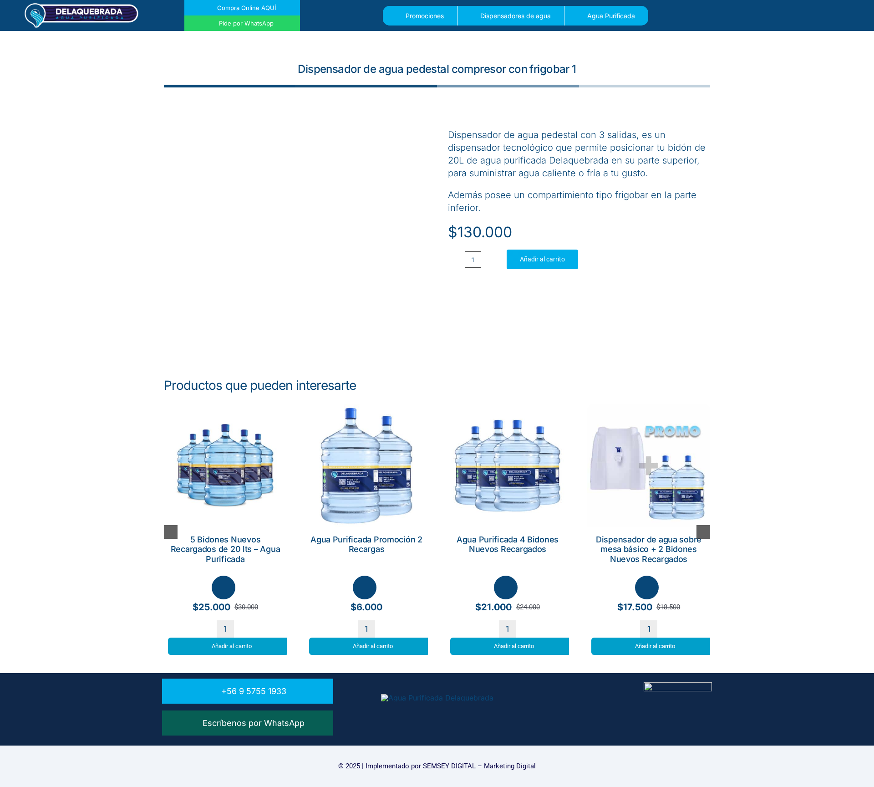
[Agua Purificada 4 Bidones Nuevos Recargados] (507, 408)
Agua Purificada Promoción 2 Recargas (366, 544)
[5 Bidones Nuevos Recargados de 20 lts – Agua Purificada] (225, 408)
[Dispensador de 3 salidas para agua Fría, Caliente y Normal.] (295, 232)
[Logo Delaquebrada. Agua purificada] (81, 6)
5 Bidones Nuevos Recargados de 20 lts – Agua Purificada (225, 549)
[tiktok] (454, 715)
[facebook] (420, 715)
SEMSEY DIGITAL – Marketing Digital (479, 766)
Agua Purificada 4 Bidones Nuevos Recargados (508, 544)
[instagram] (437, 715)
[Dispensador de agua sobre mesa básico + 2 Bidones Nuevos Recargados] (648, 408)
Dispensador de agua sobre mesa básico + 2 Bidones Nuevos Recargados (648, 549)
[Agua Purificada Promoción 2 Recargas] (366, 408)
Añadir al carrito (542, 259)
